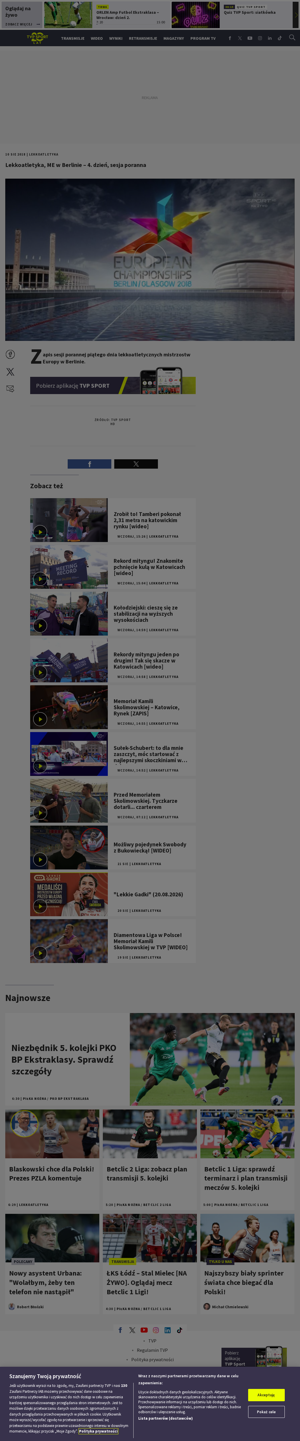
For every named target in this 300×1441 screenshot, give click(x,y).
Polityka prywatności (98, 1431)
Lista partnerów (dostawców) (165, 1418)
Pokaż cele (266, 1411)
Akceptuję (266, 1394)
